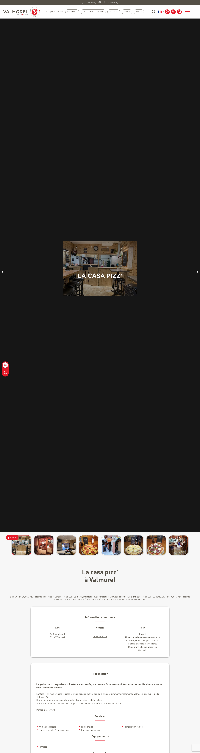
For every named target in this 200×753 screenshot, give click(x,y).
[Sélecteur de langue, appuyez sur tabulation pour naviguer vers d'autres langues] (160, 12)
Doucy (127, 12)
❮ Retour (12, 537)
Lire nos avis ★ (111, 2)
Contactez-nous (89, 2)
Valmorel (72, 12)
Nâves (139, 12)
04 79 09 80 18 (100, 636)
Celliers (113, 12)
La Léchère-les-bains (93, 12)
